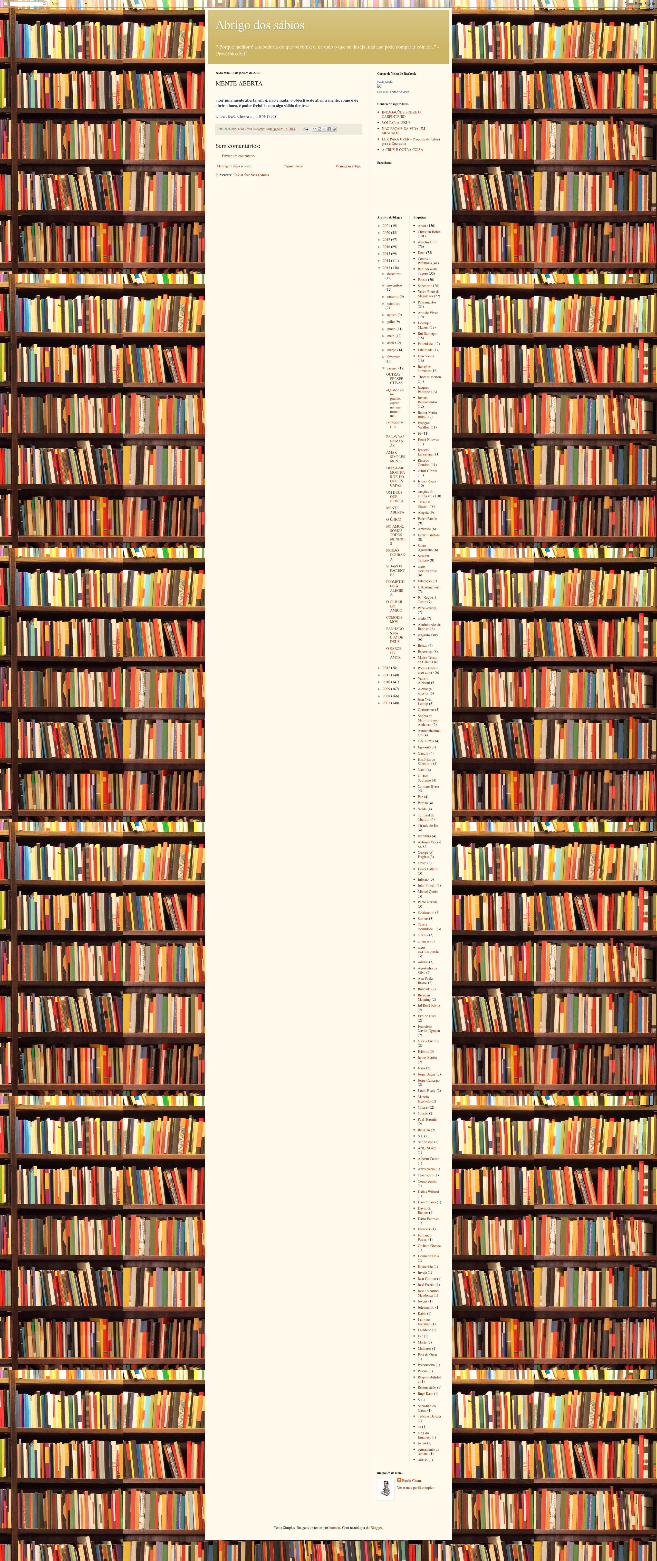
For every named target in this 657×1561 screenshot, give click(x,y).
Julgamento (426, 1307)
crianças (423, 941)
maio (391, 335)
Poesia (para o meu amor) (428, 670)
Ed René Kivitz (429, 1005)
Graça (422, 862)
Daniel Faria (427, 1202)
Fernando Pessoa (424, 1237)
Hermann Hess (428, 1255)
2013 (387, 267)
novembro (394, 285)
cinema (423, 934)
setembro (393, 303)
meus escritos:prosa (427, 568)
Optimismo (426, 709)
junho (392, 328)
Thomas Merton (429, 376)
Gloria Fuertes (428, 1041)
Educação (425, 580)
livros (422, 1443)
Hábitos (423, 1051)
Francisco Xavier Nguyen (429, 1028)
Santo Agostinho (425, 547)
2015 (387, 253)
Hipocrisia (425, 1266)
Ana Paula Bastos (425, 980)
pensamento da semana (428, 1451)
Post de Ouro (427, 1354)
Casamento (425, 1175)
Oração (423, 1113)
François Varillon (424, 425)
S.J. (420, 1136)
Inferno (423, 879)
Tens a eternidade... (427, 926)
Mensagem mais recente (234, 166)
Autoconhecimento (429, 732)
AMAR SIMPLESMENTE (395, 456)
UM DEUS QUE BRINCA (394, 496)
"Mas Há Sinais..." (424, 504)
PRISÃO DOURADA (395, 554)
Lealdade (424, 1329)
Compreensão (427, 1181)
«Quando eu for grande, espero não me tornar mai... (395, 402)
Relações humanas (424, 368)
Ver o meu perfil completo (416, 1487)
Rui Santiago (427, 333)
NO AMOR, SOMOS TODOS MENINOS (395, 535)
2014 (387, 260)
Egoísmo (424, 747)
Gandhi (423, 753)
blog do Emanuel (424, 1435)
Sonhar (423, 918)
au (419, 1426)
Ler (420, 1336)
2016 (387, 246)
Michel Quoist (428, 891)
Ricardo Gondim (424, 462)
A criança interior (425, 691)
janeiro (392, 368)
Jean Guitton (427, 1278)
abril (391, 342)
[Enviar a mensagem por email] (314, 129)
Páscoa (423, 1370)
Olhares (423, 1107)
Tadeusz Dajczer (429, 1416)
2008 (387, 695)
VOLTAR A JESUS (396, 122)
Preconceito (426, 1364)
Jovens (422, 1301)
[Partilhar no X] (324, 129)
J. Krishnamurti (429, 587)
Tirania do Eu (428, 825)
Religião (424, 1129)
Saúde (422, 808)
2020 (387, 232)
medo (422, 618)
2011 (387, 674)
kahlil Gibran (427, 470)
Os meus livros (428, 786)
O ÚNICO (393, 519)
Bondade (424, 988)
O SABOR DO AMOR (394, 653)
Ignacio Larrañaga (425, 451)
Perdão (423, 802)
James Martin (427, 1057)
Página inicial (293, 166)
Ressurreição (427, 1387)
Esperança (425, 651)
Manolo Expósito (424, 1098)
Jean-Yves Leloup (425, 701)
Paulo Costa (384, 81)
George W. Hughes (425, 854)
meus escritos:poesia (428, 949)
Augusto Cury (428, 634)
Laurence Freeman (424, 1321)
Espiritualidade (429, 534)
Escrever (424, 1228)
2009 (387, 688)
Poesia (422, 279)
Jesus (421, 1067)
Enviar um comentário (238, 155)
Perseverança (427, 607)
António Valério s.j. (429, 844)
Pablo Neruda (428, 901)
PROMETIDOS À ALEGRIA (395, 588)
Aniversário (426, 1168)
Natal (422, 769)
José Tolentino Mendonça (428, 1293)
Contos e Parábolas (425, 260)
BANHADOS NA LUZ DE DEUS (395, 635)
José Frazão (426, 1284)
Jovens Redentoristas (427, 399)
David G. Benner (424, 1210)
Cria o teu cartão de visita (393, 91)
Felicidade (425, 343)
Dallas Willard (428, 1191)
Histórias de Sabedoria (426, 761)
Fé (419, 433)
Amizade (424, 528)
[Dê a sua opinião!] (319, 129)
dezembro (394, 273)
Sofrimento (426, 912)
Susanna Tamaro (424, 558)
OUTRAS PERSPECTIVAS (394, 378)
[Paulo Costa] (379, 86)
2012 (387, 667)
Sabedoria (425, 285)
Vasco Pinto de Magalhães (428, 293)
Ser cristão (425, 1141)
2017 (387, 239)
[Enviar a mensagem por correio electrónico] (305, 129)
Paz (420, 796)
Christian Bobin (429, 231)
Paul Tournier (428, 1119)
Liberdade (425, 349)
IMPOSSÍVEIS (394, 425)
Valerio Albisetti (424, 680)
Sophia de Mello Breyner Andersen (428, 720)
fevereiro (393, 356)
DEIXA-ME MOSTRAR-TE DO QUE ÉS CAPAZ (395, 476)
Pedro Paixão (427, 518)
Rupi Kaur (425, 1393)
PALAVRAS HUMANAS (395, 441)
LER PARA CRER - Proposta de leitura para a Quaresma (411, 141)
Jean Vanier (426, 356)
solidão (423, 961)
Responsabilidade (429, 1379)
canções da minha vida (426, 493)
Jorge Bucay (427, 1074)
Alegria (423, 512)
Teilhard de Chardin (426, 817)
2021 (387, 225)
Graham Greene (429, 1245)
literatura (424, 835)
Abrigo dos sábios (260, 24)
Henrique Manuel (424, 325)
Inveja (422, 1272)
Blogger (376, 1527)
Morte (422, 1342)
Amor (422, 225)
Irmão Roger (427, 481)
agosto (392, 314)
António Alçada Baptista (429, 626)
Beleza (422, 645)
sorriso (423, 1459)
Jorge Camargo (429, 1080)
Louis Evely (427, 1090)
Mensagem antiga (348, 166)
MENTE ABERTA (395, 510)
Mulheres (424, 1348)
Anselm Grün (427, 242)
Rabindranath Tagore (427, 271)
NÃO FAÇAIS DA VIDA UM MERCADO (403, 130)
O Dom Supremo (424, 778)
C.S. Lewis (426, 740)
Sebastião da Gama (427, 1408)
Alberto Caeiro (428, 1158)
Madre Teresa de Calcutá (427, 659)
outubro (393, 296)
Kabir (422, 1313)
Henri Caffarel (428, 869)
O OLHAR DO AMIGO (394, 606)
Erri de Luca (427, 1015)
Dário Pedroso (428, 1218)
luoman (334, 1527)
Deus (421, 252)
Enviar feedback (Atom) (251, 174)
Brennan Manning (424, 997)
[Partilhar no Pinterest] (334, 129)
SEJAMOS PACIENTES (395, 570)
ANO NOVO (427, 1148)
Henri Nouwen (428, 439)
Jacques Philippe (424, 389)
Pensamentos (427, 302)
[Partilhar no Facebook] (329, 129)
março (392, 349)
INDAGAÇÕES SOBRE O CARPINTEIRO (401, 114)
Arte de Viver (428, 312)
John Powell (427, 885)
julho (391, 321)
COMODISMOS (394, 619)
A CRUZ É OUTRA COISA (402, 149)
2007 (387, 702)
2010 (387, 681)
